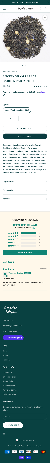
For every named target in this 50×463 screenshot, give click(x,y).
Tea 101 (6, 360)
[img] (8, 269)
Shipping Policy (9, 377)
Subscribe (13, 425)
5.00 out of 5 (32, 225)
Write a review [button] (25, 252)
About (5, 355)
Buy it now (25, 136)
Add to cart (25, 128)
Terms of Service (10, 390)
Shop (5, 351)
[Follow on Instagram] (4, 433)
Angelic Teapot (10, 71)
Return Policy (8, 381)
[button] (13, 233)
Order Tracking (9, 394)
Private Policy (9, 385)
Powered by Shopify (34, 446)
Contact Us (7, 372)
